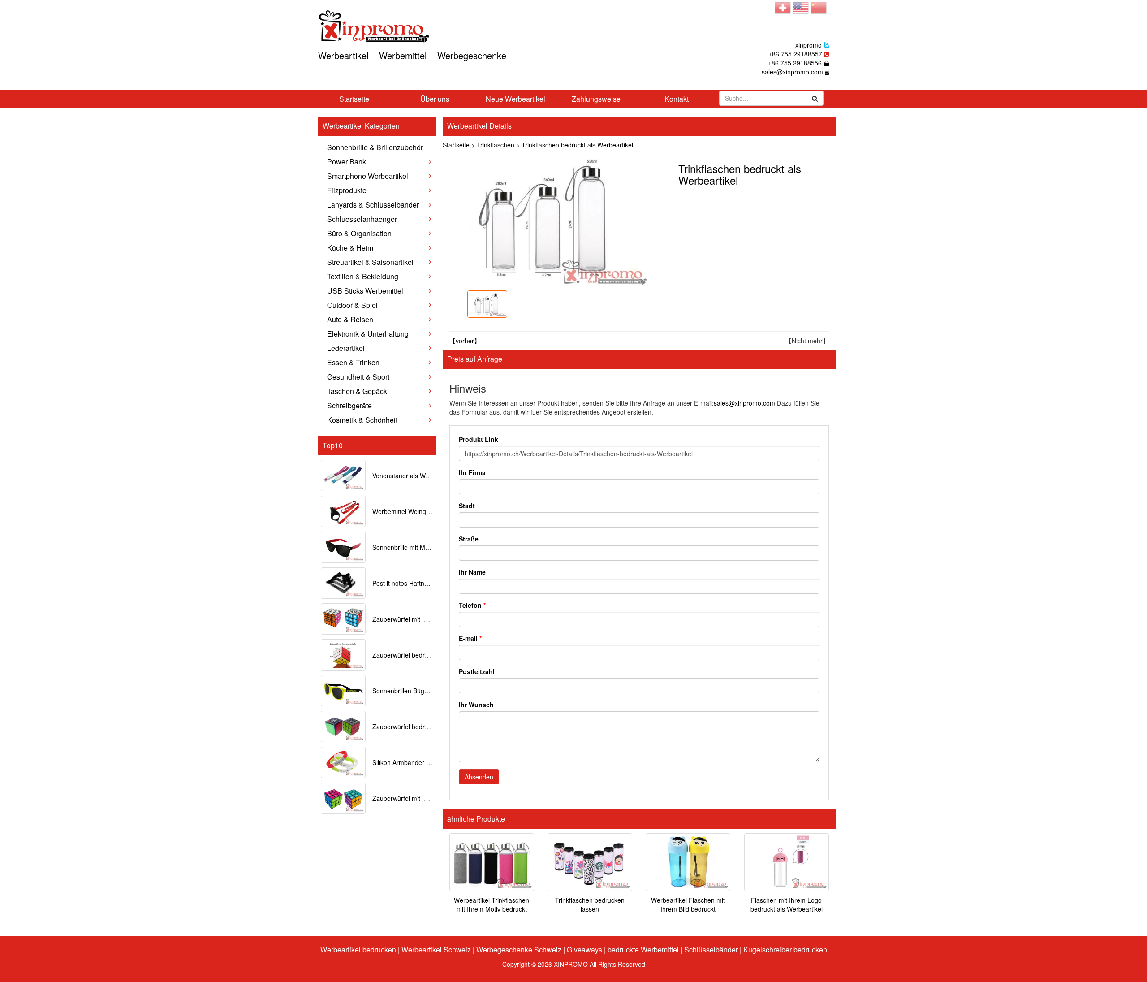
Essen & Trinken (353, 362)
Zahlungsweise (596, 99)
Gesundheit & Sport (358, 377)
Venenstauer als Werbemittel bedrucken (429, 475)
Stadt (467, 505)
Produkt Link (478, 439)
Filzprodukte (347, 190)
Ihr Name (472, 571)
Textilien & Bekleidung (362, 276)
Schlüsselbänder (711, 949)
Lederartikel (346, 348)
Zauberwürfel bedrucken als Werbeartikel (430, 726)
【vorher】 (464, 340)
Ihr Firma (472, 472)
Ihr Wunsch (476, 704)
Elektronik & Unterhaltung (368, 334)
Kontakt (676, 99)
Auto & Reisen (350, 319)
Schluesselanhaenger (362, 219)
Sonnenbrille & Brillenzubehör (375, 147)
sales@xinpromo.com (792, 71)
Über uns (434, 99)
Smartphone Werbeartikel (367, 176)
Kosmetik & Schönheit (362, 420)
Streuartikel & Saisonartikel (370, 262)
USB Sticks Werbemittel (365, 291)
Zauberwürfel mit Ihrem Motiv (414, 798)
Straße (469, 538)
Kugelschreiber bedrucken (785, 949)
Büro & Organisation (359, 233)
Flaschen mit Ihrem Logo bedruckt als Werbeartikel (786, 904)
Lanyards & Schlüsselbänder (373, 204)
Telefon (472, 605)
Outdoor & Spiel (352, 305)
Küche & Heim (350, 247)
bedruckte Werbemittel (643, 949)
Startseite (354, 99)
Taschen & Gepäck (357, 391)
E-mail (470, 638)
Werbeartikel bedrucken (358, 949)
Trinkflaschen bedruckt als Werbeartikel (577, 144)
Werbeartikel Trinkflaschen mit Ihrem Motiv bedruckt (491, 904)
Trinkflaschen (495, 144)
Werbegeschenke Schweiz (518, 949)
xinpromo (808, 44)
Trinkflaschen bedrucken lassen (590, 904)
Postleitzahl (477, 671)
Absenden (479, 776)
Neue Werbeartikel (515, 99)
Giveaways (584, 949)
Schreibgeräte (349, 405)
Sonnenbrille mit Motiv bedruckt (416, 547)
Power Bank (346, 161)
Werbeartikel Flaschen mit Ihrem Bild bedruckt (688, 904)
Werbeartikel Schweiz (436, 949)
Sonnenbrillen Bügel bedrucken (416, 690)
